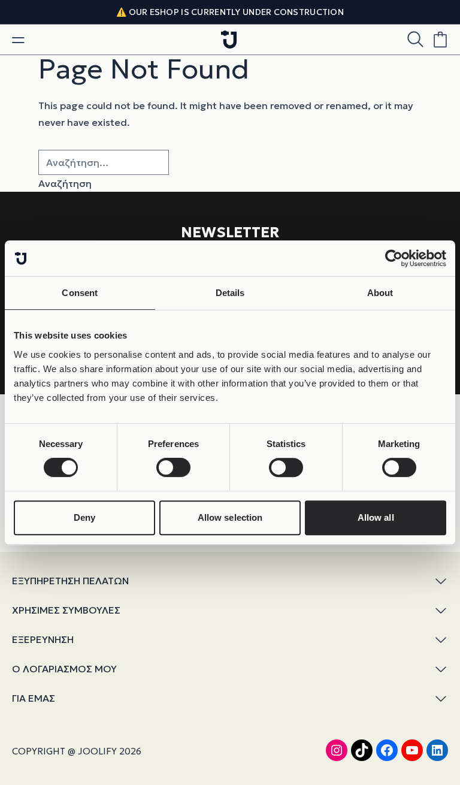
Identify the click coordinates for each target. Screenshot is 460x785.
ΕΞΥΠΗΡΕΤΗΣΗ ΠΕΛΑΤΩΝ (70, 581)
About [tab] (380, 293)
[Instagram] (336, 750)
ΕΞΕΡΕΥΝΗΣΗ (43, 639)
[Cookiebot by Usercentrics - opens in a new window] (393, 258)
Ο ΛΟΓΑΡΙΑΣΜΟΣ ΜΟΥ (64, 669)
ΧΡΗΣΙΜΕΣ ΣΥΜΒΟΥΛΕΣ (66, 610)
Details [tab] (230, 293)
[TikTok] (362, 750)
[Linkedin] (437, 750)
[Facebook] (387, 750)
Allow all (376, 517)
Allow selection (230, 517)
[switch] (173, 467)
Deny (84, 517)
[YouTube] (412, 750)
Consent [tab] (80, 293)
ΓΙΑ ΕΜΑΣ (33, 698)
